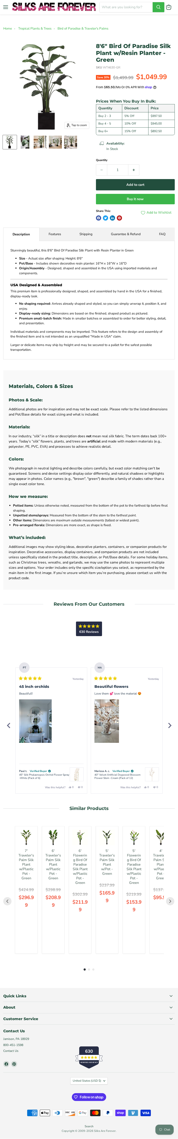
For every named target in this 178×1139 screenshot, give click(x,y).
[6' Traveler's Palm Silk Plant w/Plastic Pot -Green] (53, 837)
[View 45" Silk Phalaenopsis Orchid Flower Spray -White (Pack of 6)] (77, 774)
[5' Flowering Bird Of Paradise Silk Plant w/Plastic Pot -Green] (134, 837)
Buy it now (135, 199)
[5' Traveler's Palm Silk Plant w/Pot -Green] (107, 837)
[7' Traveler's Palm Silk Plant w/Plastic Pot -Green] (26, 837)
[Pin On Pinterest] (119, 218)
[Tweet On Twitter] (105, 218)
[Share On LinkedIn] (112, 218)
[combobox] (126, 7)
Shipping (85, 234)
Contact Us (10, 1051)
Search (89, 1126)
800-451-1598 (13, 1045)
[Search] (158, 7)
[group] (26, 890)
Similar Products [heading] (89, 808)
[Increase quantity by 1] (133, 170)
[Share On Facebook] (98, 218)
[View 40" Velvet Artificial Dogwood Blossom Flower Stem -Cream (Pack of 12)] (152, 774)
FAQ (162, 234)
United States (87, 1081)
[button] (35, 721)
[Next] (169, 725)
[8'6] (10, 142)
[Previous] (8, 725)
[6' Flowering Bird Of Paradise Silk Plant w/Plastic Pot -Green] (80, 837)
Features (55, 234)
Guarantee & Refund (126, 234)
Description (21, 234)
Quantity (101, 160)
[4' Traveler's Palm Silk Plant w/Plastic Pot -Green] (161, 837)
